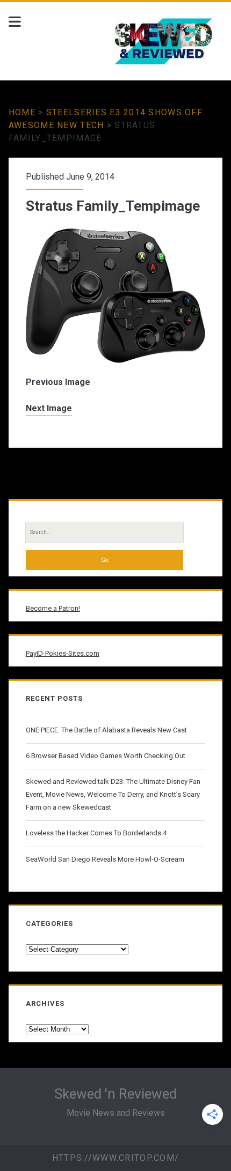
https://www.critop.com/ (115, 1158)
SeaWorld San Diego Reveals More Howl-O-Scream (105, 859)
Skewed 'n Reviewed (115, 1094)
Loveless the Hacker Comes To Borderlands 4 (96, 833)
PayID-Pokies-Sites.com (62, 653)
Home (22, 112)
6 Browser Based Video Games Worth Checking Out (105, 756)
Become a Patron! (53, 608)
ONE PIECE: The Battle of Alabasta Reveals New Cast (106, 730)
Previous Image (58, 382)
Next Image (49, 408)
